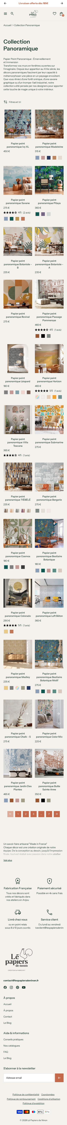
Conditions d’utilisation (49, 1099)
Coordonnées (47, 1094)
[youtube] (23, 987)
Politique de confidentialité (26, 1094)
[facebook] (5, 987)
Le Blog (7, 1022)
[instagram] (11, 987)
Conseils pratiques (13, 1039)
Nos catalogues (11, 1045)
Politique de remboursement (21, 1099)
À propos (8, 1010)
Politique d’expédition (33, 1103)
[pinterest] (17, 987)
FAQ (5, 1051)
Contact (7, 1016)
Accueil (7, 25)
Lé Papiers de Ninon (37, 1120)
